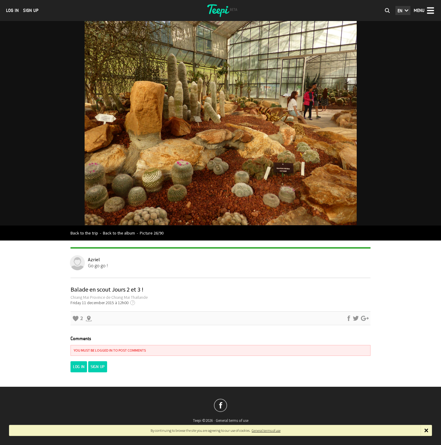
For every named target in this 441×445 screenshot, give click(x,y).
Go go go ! (98, 265)
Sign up (30, 10)
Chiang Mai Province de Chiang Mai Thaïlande (109, 297)
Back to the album (119, 233)
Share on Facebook (348, 318)
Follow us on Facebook (220, 405)
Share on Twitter (356, 318)
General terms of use (232, 420)
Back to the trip (84, 233)
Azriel (94, 259)
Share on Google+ (365, 318)
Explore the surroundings (88, 318)
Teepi (220, 10)
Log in (12, 10)
